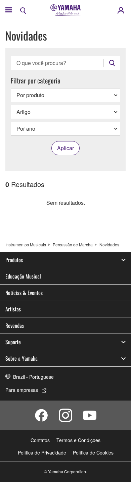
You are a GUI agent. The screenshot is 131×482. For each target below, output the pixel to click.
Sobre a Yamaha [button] (21, 358)
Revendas (14, 325)
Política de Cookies (93, 452)
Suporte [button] (13, 342)
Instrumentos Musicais (25, 244)
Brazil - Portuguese (33, 376)
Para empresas (21, 389)
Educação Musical (23, 276)
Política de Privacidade (42, 452)
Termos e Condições (78, 440)
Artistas (13, 309)
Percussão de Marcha (73, 244)
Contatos (40, 440)
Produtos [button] (14, 260)
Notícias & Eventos (24, 293)
